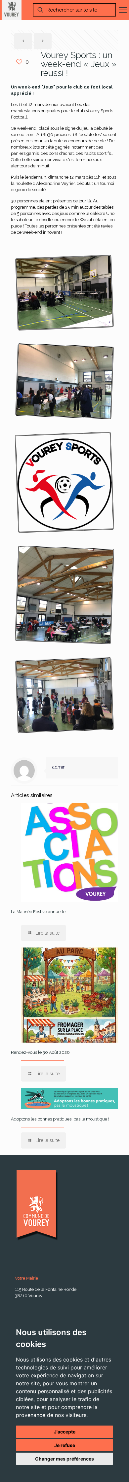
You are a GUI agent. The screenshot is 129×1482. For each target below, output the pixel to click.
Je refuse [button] (64, 1445)
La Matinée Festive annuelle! (38, 911)
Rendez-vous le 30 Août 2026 (40, 1052)
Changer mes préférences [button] (64, 1459)
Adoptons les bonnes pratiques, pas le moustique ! (60, 1119)
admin (58, 767)
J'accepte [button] (64, 1431)
